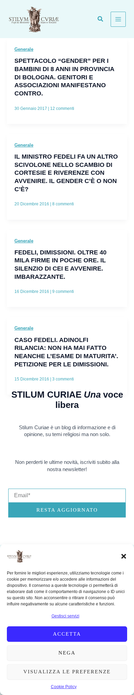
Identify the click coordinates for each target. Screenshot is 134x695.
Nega (67, 653)
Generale (23, 49)
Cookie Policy (64, 686)
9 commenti (63, 291)
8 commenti (63, 204)
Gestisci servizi (65, 616)
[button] (123, 556)
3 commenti (63, 379)
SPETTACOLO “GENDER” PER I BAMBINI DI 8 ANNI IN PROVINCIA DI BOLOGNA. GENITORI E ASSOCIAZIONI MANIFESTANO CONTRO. (64, 77)
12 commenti (62, 108)
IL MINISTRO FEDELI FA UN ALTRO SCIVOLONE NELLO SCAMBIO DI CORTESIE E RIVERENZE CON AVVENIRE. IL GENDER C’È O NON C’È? (66, 173)
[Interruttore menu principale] (118, 19)
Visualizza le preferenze (67, 671)
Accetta (67, 634)
